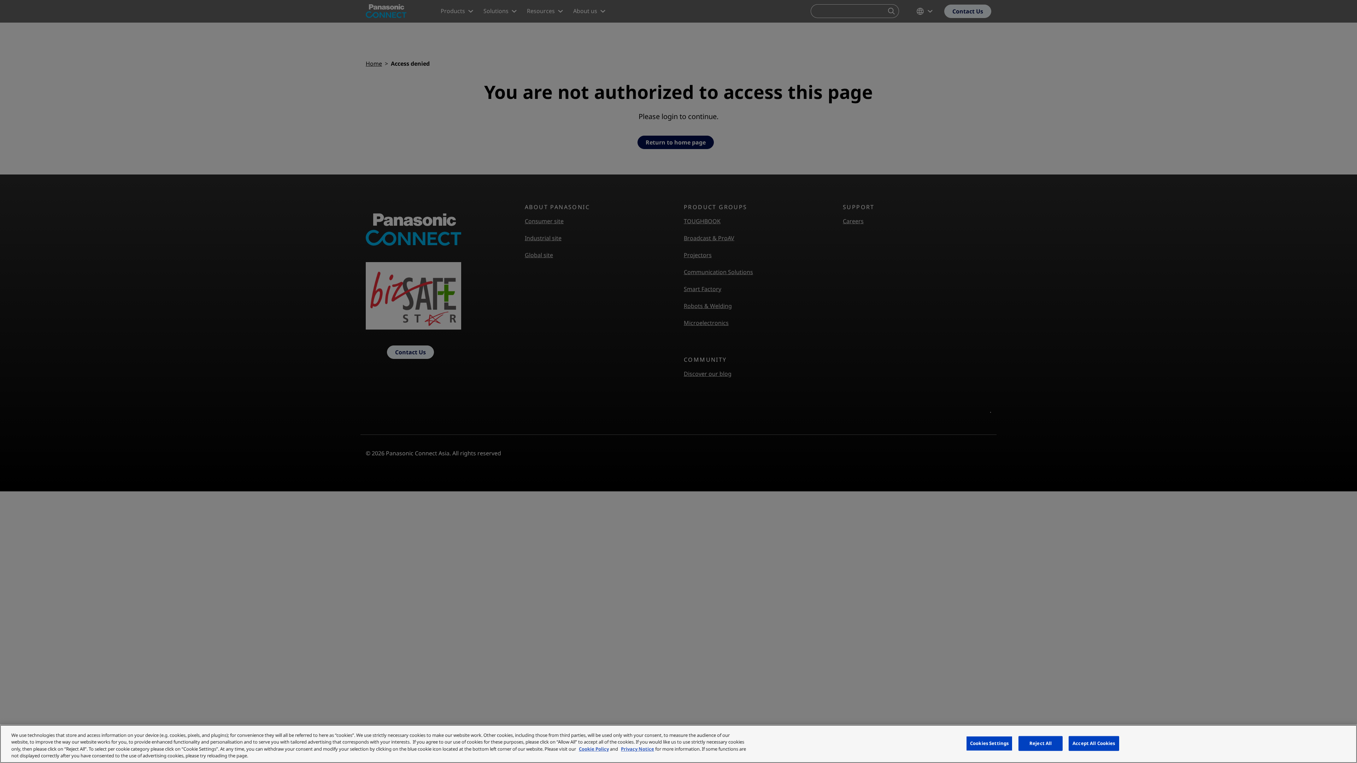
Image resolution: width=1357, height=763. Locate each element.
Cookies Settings (989, 743)
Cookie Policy (594, 749)
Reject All (1040, 743)
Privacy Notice (637, 749)
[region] (678, 744)
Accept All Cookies (1094, 743)
